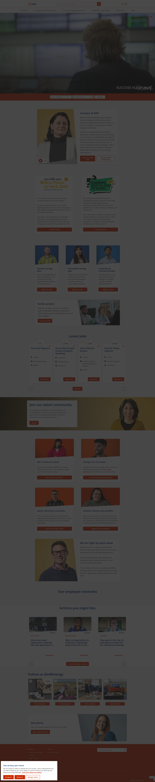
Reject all (20, 777)
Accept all (8, 777)
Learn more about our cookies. (32, 772)
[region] (29, 770)
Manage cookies (33, 777)
